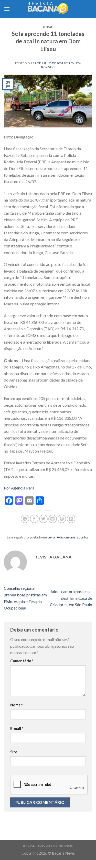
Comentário (21, 661)
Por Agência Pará (19, 487)
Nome (16, 705)
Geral (48, 27)
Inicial (29, 845)
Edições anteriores (55, 845)
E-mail (16, 728)
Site (13, 752)
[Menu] (7, 9)
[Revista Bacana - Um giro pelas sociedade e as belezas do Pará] (48, 9)
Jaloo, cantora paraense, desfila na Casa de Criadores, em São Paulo (71, 598)
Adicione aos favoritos (73, 537)
